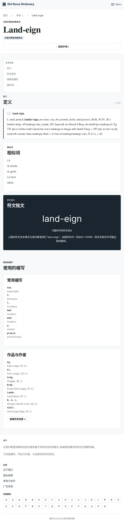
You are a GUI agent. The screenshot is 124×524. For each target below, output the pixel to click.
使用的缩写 (12, 79)
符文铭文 (11, 73)
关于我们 (8, 469)
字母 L (19, 15)
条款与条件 (9, 480)
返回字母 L (63, 46)
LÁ (8, 160)
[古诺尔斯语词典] (18, 4)
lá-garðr (11, 171)
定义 (9, 68)
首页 (5, 15)
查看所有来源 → (18, 419)
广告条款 (8, 486)
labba (10, 182)
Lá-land (11, 177)
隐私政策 (8, 475)
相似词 (10, 84)
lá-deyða (12, 165)
